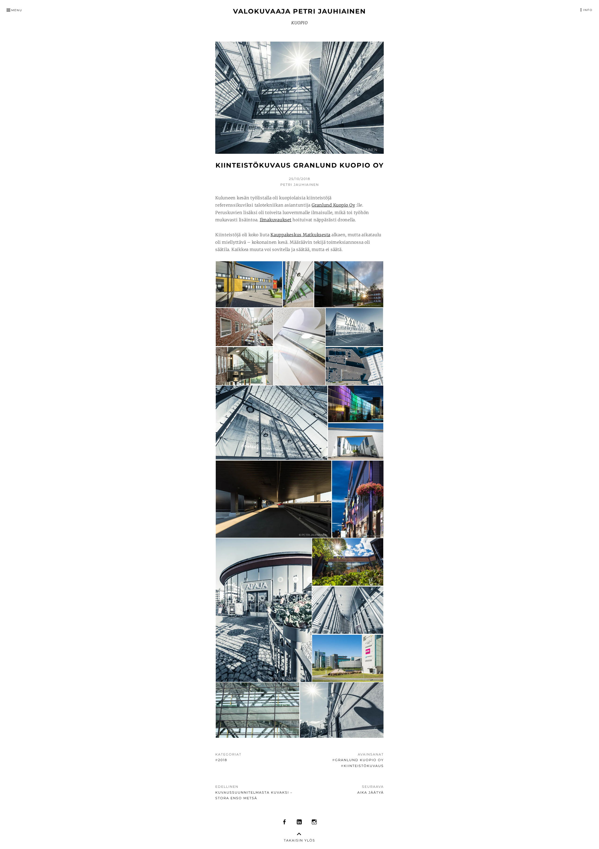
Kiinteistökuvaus (364, 766)
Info (587, 10)
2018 (222, 760)
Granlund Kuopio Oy (333, 205)
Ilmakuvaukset (276, 219)
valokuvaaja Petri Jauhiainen (299, 11)
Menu (16, 10)
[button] (248, 284)
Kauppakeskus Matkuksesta (300, 234)
